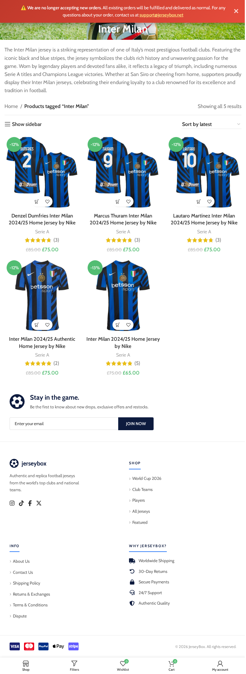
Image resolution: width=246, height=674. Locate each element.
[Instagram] (12, 503)
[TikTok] (21, 503)
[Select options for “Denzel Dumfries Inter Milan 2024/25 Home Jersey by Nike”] (37, 201)
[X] (39, 503)
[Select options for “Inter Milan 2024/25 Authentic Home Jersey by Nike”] (37, 324)
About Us (21, 561)
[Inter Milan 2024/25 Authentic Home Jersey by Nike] (42, 295)
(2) (56, 363)
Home (11, 106)
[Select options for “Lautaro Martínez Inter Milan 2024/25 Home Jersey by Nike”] (199, 201)
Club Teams (142, 489)
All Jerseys (141, 511)
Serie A (42, 232)
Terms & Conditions (30, 605)
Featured (140, 522)
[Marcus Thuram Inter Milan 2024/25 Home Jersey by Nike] (123, 172)
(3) (56, 240)
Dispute (20, 616)
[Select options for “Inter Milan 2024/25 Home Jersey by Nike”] (117, 324)
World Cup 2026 (146, 478)
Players (138, 500)
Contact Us (23, 572)
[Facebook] (30, 503)
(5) (137, 363)
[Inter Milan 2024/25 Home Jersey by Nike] (123, 295)
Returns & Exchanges (31, 594)
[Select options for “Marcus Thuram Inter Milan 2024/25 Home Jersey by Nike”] (117, 201)
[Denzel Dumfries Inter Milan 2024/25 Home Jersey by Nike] (42, 172)
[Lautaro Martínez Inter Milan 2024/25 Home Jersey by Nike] (204, 172)
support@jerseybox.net (161, 15)
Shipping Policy (26, 583)
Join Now (136, 423)
